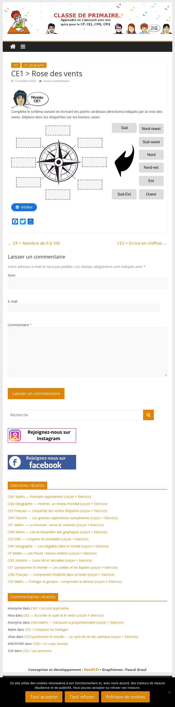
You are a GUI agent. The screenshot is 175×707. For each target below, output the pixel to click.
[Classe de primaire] (87, 5)
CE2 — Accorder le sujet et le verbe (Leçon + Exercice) (63, 615)
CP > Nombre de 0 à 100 (34, 243)
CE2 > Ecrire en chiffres (142, 243)
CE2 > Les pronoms (37, 651)
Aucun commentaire (56, 81)
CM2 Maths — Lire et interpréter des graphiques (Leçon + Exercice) (57, 532)
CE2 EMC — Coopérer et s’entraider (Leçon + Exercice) (48, 539)
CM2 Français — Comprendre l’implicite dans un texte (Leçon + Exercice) (61, 574)
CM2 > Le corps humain (50, 643)
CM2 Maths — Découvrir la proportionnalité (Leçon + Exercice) (77, 622)
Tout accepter (44, 696)
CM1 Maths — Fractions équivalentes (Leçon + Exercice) (49, 496)
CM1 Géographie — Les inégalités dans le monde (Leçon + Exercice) (58, 546)
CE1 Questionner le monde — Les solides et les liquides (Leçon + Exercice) (63, 567)
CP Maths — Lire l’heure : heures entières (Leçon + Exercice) (52, 553)
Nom (11, 275)
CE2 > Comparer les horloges (46, 629)
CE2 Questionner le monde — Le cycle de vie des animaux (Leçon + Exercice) (81, 636)
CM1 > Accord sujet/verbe (50, 608)
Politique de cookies (125, 696)
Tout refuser (81, 696)
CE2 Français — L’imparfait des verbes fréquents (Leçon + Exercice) (57, 511)
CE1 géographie (34, 65)
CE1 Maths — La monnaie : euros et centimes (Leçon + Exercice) (56, 525)
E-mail (12, 301)
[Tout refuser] (169, 692)
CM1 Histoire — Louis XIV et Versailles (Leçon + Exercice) (50, 560)
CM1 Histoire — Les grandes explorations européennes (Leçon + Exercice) (63, 518)
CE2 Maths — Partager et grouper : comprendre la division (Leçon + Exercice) (65, 581)
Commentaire (20, 324)
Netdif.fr (91, 669)
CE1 (15, 65)
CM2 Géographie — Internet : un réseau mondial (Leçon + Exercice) (57, 503)
